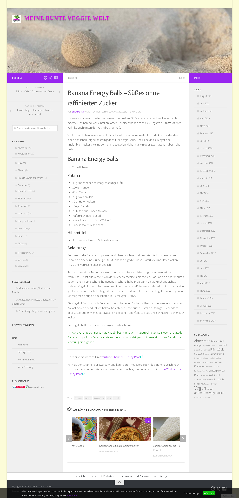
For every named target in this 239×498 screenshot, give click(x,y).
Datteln (88, 398)
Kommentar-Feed (26, 359)
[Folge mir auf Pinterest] (45, 78)
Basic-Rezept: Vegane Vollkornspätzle (37, 311)
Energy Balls (99, 398)
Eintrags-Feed (24, 352)
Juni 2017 (204, 268)
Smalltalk (209, 380)
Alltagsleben (24, 153)
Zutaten (22, 265)
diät (225, 345)
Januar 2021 (206, 110)
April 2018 (205, 200)
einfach (197, 350)
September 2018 (208, 170)
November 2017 (207, 238)
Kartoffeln (197, 362)
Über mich (78, 476)
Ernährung (205, 350)
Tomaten (207, 384)
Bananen (78, 398)
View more (72, 495)
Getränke (22, 206)
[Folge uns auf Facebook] (56, 78)
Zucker (207, 397)
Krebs (207, 367)
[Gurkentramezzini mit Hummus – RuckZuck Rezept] (179, 429)
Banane (214, 345)
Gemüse (197, 354)
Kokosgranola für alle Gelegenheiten (119, 446)
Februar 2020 (206, 133)
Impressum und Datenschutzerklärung (143, 476)
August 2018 (206, 178)
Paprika (216, 367)
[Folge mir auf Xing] (51, 78)
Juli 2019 (204, 140)
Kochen (218, 362)
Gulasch (197, 358)
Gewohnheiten (216, 353)
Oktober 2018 (206, 163)
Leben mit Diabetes (102, 476)
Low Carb (23, 228)
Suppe (197, 383)
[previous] (69, 438)
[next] (183, 438)
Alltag (197, 345)
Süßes (21, 243)
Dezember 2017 (207, 230)
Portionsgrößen (199, 371)
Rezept (208, 371)
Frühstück (23, 198)
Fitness (21, 170)
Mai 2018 (204, 193)
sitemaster (78, 111)
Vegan (200, 388)
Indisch (212, 358)
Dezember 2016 (207, 313)
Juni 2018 (204, 185)
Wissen (21, 260)
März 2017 (205, 290)
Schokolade (200, 379)
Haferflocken (204, 358)
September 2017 (208, 253)
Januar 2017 (206, 305)
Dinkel (220, 345)
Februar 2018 (206, 215)
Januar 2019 (206, 148)
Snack (116, 398)
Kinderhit (209, 362)
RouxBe (198, 375)
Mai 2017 (204, 275)
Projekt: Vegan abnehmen (30, 177)
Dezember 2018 (207, 155)
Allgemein (22, 147)
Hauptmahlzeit (25, 221)
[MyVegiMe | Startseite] (16, 19)
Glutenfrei (22, 213)
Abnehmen (202, 341)
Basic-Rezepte (25, 191)
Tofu (202, 384)
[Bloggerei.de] (18, 387)
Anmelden (23, 344)
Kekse (204, 362)
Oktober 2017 (206, 245)
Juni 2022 (204, 103)
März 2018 (205, 208)
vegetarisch (216, 393)
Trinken (214, 384)
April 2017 (205, 283)
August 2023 (206, 96)
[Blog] (35, 387)
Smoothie (218, 379)
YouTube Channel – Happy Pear (120, 357)
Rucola (205, 375)
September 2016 (208, 320)
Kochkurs (199, 366)
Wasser (196, 397)
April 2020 (205, 118)
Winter (202, 397)
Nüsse (109, 398)
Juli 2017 (204, 260)
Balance (22, 162)
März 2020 (205, 125)
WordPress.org (25, 367)
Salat (210, 375)
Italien (218, 358)
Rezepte (72, 77)
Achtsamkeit (217, 341)
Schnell (216, 375)
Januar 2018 (206, 223)
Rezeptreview (24, 252)
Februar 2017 (206, 298)
